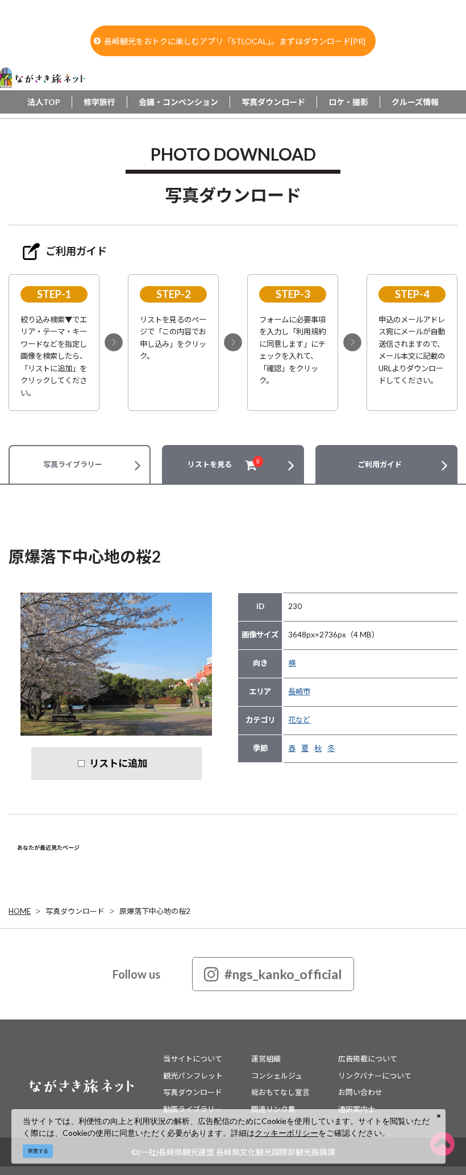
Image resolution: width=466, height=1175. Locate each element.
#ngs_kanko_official (283, 974)
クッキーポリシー (286, 1133)
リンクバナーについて (374, 1075)
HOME (20, 911)
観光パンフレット (193, 1075)
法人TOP (43, 102)
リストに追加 (118, 763)
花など (299, 719)
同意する (38, 1151)
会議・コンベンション (178, 102)
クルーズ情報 (415, 102)
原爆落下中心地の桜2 (154, 911)
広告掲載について (367, 1058)
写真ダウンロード (273, 102)
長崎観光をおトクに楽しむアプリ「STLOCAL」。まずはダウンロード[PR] (234, 41)
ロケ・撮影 (348, 102)
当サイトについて (192, 1058)
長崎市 (299, 691)
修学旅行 (99, 102)
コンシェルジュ (276, 1075)
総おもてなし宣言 (280, 1092)
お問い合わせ (360, 1092)
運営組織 (266, 1058)
